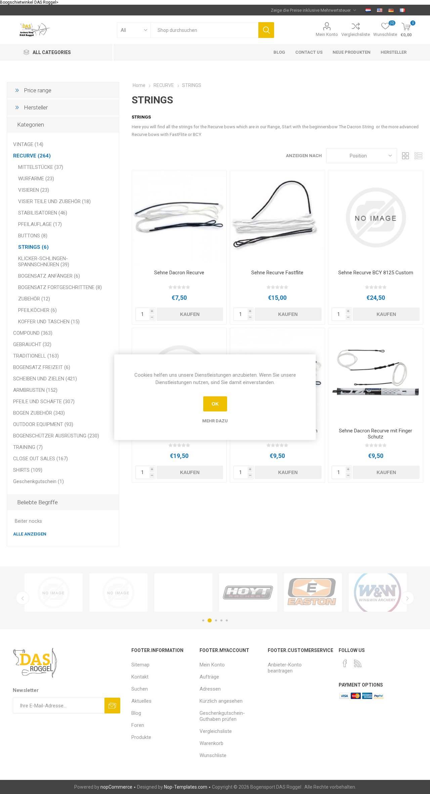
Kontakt (139, 677)
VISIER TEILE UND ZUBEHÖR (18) (54, 201)
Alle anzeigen (29, 533)
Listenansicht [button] (418, 155)
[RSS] (357, 663)
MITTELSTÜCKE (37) (40, 167)
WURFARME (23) (36, 179)
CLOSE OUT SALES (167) (40, 459)
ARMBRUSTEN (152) (35, 390)
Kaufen (190, 314)
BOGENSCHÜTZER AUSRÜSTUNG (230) (56, 436)
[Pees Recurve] (277, 217)
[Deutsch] (391, 10)
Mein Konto (327, 34)
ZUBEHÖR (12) (34, 299)
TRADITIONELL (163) (36, 356)
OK (215, 404)
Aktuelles (141, 701)
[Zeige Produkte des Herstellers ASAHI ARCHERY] (54, 592)
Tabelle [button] (405, 155)
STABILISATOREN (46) (42, 213)
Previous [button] (22, 598)
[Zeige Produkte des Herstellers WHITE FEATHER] (183, 592)
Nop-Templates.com (185, 787)
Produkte (141, 737)
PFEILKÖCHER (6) (37, 310)
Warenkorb (211, 743)
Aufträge (209, 677)
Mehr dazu (215, 420)
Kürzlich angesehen (221, 701)
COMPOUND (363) (32, 333)
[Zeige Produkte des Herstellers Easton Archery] (313, 592)
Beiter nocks (28, 521)
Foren (137, 725)
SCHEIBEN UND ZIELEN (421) (45, 379)
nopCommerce (116, 787)
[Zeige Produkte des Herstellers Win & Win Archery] (378, 592)
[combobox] (204, 30)
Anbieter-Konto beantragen (285, 668)
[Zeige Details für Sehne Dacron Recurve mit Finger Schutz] (375, 375)
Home (139, 85)
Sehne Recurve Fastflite (277, 273)
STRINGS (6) (33, 247)
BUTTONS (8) (32, 236)
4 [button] (221, 620)
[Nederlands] (368, 10)
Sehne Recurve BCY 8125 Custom (375, 273)
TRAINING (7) (28, 447)
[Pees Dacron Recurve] (179, 217)
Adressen (210, 689)
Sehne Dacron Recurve (179, 273)
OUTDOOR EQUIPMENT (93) (43, 424)
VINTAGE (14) (28, 144)
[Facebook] (345, 663)
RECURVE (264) (32, 156)
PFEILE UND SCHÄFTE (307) (44, 402)
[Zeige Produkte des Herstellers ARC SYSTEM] (118, 592)
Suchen (266, 30)
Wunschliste (213, 755)
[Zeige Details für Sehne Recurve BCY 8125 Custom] (375, 217)
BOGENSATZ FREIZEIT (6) (41, 367)
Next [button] (407, 598)
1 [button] (203, 620)
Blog (136, 713)
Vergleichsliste (355, 34)
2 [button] (210, 620)
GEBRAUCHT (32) (32, 344)
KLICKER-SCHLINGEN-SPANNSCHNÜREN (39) (43, 261)
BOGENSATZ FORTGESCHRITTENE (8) (60, 287)
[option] (53, 592)
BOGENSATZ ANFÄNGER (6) (49, 276)
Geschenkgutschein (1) (38, 481)
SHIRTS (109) (27, 470)
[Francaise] (402, 10)
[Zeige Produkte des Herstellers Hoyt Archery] (248, 592)
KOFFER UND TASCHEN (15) (49, 322)
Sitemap (140, 665)
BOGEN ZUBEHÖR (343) (39, 413)
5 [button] (227, 620)
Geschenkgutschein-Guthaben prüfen (222, 716)
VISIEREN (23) (33, 190)
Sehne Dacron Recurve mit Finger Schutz (375, 434)
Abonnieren (112, 705)
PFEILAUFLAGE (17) (40, 224)
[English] (379, 10)
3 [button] (216, 620)
